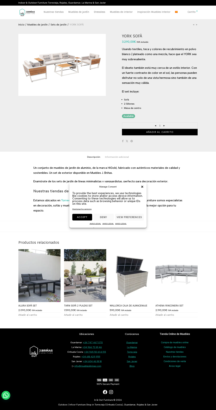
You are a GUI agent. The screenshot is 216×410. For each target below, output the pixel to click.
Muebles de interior (121, 12)
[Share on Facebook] (122, 141)
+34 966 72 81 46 (92, 347)
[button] (142, 186)
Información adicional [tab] (117, 157)
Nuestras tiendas (54, 12)
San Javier (132, 361)
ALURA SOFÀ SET (27, 305)
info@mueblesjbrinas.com (87, 366)
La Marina (132, 347)
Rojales (132, 356)
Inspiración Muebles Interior (153, 12)
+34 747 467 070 (93, 342)
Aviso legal (174, 366)
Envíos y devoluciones (174, 356)
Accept (82, 217)
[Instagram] (111, 392)
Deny (103, 217)
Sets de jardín (59, 24)
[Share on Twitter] (127, 141)
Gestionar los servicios (82, 209)
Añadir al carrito (160, 132)
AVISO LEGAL (95, 224)
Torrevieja (67, 200)
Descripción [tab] (93, 157)
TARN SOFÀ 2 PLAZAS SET (78, 305)
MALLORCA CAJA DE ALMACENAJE (128, 305)
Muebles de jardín (78, 12)
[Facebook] (105, 392)
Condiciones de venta (175, 361)
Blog (131, 366)
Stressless (99, 12)
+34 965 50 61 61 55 (95, 352)
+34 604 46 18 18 (92, 361)
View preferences (129, 217)
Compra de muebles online (175, 342)
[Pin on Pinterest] (131, 141)
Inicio (21, 24)
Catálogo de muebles (175, 347)
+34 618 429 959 (90, 356)
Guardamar (132, 342)
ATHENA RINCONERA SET (169, 305)
